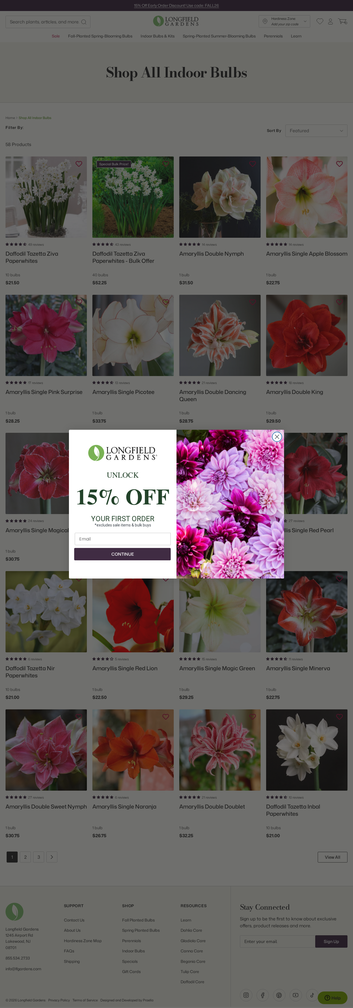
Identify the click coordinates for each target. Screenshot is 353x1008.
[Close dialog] (277, 437)
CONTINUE (122, 554)
